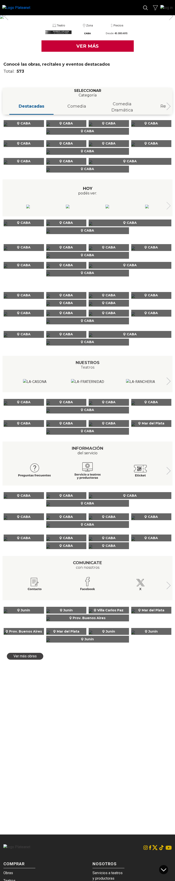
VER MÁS (87, 46)
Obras (8, 873)
